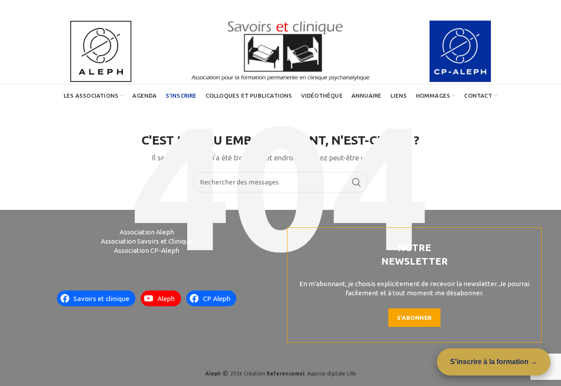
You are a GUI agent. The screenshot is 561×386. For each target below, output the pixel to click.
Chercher (356, 182)
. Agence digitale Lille (311, 373)
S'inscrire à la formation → (493, 361)
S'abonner (414, 318)
